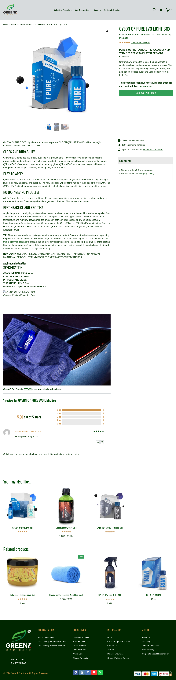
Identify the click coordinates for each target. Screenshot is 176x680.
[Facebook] (76, 672)
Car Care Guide (79, 650)
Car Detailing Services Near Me (51, 645)
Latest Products (79, 645)
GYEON (28, 389)
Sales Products (79, 641)
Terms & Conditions (150, 645)
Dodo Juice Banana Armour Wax (22, 595)
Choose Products (80, 658)
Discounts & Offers (81, 637)
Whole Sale (78, 654)
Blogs (109, 637)
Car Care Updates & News (118, 641)
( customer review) (140, 42)
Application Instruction (14, 263)
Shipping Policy (146, 174)
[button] (164, 10)
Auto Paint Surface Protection (23, 24)
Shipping (146, 641)
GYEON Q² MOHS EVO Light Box (110, 527)
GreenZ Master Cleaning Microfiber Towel (66, 595)
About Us (146, 637)
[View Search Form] (154, 10)
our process (145, 86)
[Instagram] (82, 672)
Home (6, 24)
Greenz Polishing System (118, 658)
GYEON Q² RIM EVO (154, 595)
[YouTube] (94, 672)
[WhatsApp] (100, 672)
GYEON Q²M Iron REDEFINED (109, 595)
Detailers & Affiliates (153, 149)
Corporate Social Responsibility (155, 654)
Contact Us (112, 645)
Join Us (110, 650)
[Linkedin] (88, 672)
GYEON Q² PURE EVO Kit (22, 527)
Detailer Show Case (116, 654)
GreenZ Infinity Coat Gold (66, 527)
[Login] (162, 10)
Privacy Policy (148, 650)
